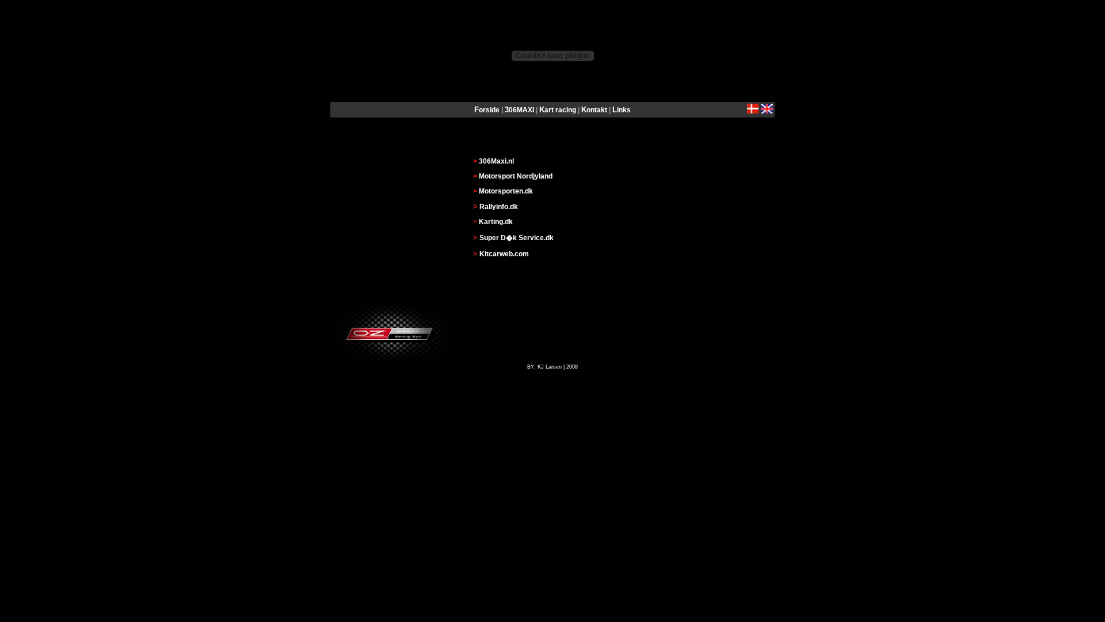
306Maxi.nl (496, 161)
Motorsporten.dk (506, 191)
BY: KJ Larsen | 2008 (552, 367)
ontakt (596, 110)
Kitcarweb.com (504, 254)
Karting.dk (496, 222)
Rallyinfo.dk (498, 207)
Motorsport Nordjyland (515, 176)
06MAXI (522, 110)
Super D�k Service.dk (516, 238)
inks (624, 110)
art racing (560, 110)
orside (489, 110)
